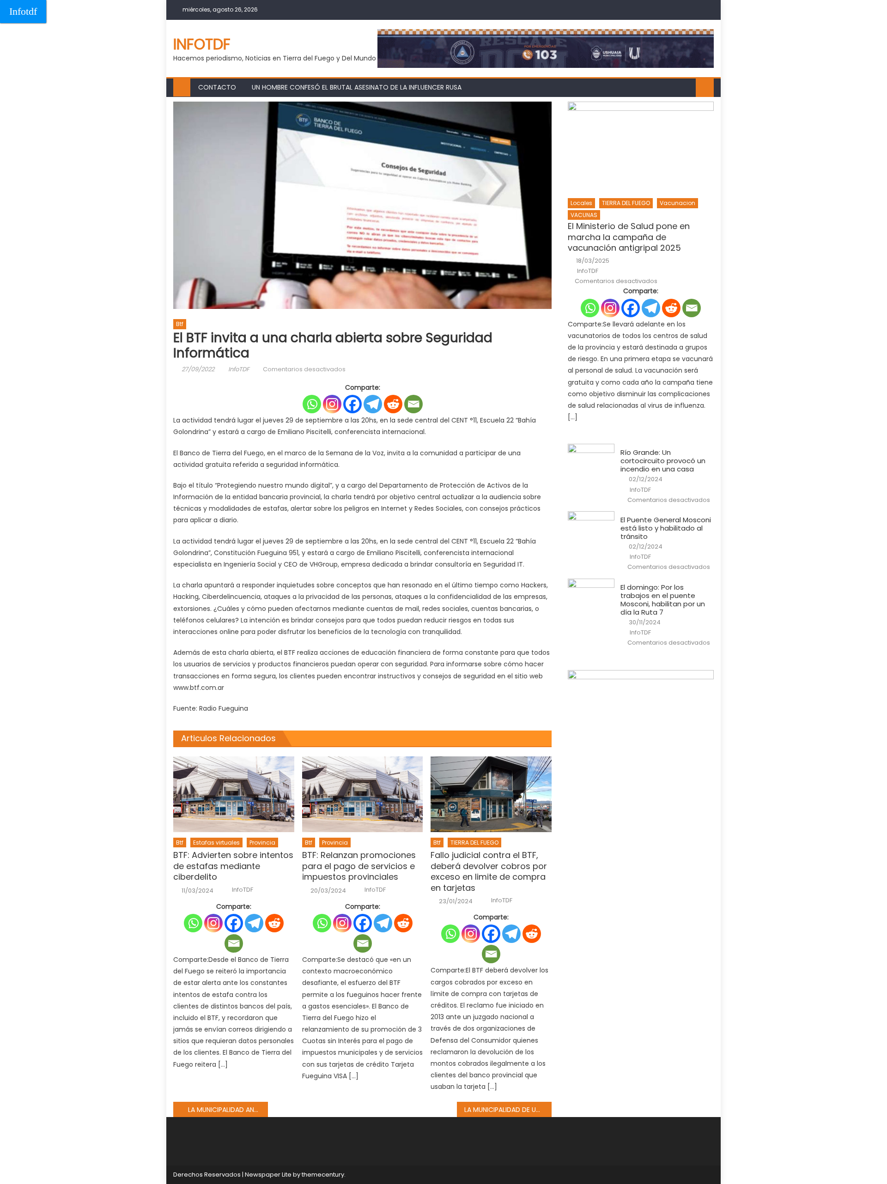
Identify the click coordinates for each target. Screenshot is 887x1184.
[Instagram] (332, 404)
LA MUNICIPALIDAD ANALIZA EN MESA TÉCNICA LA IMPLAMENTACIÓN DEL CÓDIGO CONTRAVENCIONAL (228, 1109)
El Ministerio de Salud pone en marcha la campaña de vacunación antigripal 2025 (629, 237)
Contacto (217, 87)
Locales (581, 203)
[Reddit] (393, 404)
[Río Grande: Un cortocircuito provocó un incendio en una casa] (591, 460)
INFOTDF (202, 44)
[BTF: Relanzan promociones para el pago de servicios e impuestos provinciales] (362, 794)
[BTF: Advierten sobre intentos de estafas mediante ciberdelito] (233, 794)
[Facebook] (352, 404)
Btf (179, 324)
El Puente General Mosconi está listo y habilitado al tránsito (665, 528)
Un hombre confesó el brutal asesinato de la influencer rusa (357, 87)
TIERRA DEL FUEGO (474, 842)
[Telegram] (373, 404)
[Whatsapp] (312, 404)
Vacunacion (677, 203)
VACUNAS (584, 215)
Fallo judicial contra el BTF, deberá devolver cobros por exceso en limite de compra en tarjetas (489, 871)
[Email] (413, 404)
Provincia (262, 842)
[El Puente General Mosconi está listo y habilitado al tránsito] (591, 527)
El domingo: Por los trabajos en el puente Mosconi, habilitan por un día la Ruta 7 (662, 599)
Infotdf (23, 11)
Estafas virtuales (216, 842)
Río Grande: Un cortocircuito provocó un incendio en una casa (662, 460)
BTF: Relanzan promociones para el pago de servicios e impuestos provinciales (359, 866)
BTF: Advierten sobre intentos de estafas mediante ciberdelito (233, 866)
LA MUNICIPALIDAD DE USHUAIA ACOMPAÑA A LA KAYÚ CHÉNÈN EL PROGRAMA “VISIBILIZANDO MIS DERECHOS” (508, 1109)
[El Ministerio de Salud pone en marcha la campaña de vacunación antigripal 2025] (641, 147)
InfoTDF (238, 369)
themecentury (323, 1174)
